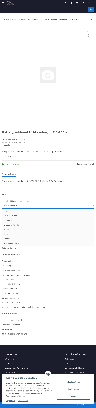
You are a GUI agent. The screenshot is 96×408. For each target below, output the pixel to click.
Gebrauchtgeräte (9, 248)
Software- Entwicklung (11, 293)
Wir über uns (10, 359)
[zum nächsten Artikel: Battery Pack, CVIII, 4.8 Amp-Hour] (91, 19)
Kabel (6, 229)
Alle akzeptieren (73, 382)
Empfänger (8, 220)
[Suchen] (91, 9)
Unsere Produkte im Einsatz (16, 368)
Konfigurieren (73, 389)
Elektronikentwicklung (11, 270)
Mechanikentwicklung (11, 284)
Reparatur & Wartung (11, 325)
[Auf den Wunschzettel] (89, 34)
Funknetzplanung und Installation (16, 275)
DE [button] (63, 2)
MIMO (6, 234)
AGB (66, 363)
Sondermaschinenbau (11, 302)
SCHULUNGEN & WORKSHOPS (14, 334)
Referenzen (10, 363)
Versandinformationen (74, 372)
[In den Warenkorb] (4, 27)
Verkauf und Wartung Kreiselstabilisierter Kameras (23, 307)
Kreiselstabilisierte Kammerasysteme (17, 201)
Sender (7, 239)
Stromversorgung (18, 142)
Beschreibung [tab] (9, 174)
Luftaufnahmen (8, 279)
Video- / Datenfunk (10, 206)
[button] (71, 2)
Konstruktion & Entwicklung (13, 320)
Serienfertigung (8, 329)
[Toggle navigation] (3, 1)
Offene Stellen (11, 372)
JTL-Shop (83, 405)
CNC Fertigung (8, 265)
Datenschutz (70, 359)
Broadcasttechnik (9, 261)
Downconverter (10, 216)
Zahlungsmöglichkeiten (74, 368)
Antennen (8, 211)
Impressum (10, 401)
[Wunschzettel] (77, 2)
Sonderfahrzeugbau (10, 298)
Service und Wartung (11, 288)
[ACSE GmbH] (10, 3)
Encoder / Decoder (12, 225)
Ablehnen (73, 396)
